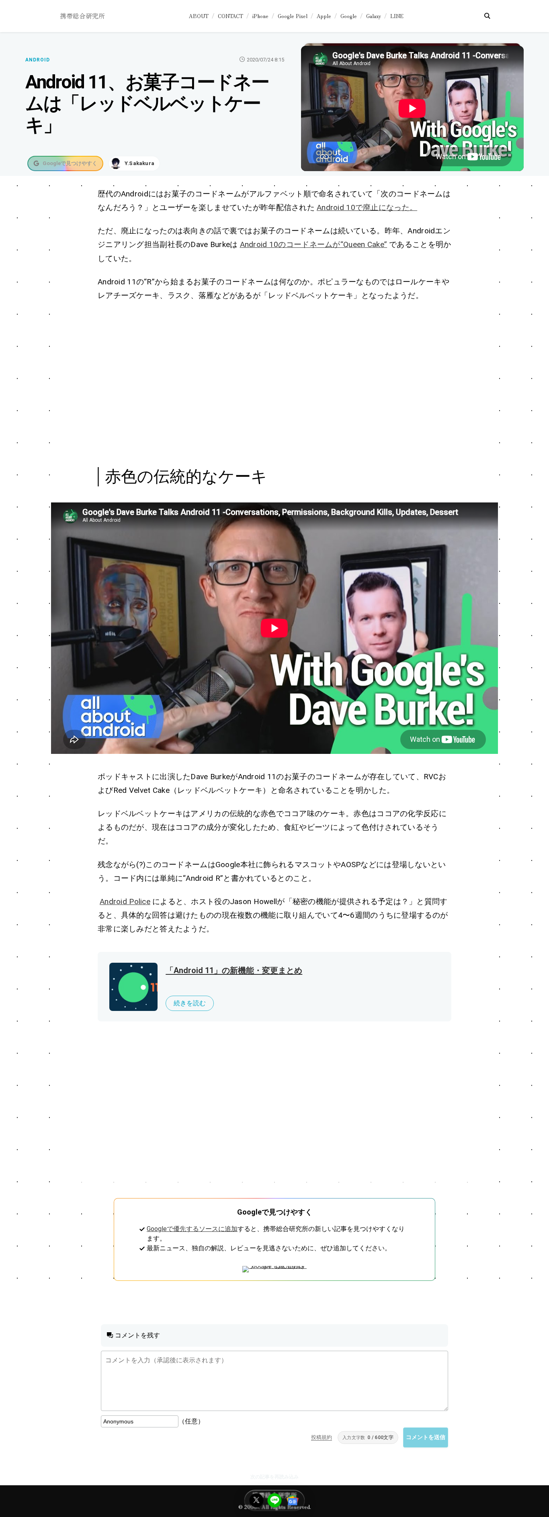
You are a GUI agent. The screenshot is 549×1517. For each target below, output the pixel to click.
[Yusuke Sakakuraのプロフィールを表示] (134, 163)
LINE (397, 16)
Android (37, 60)
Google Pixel (292, 16)
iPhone (260, 16)
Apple (324, 16)
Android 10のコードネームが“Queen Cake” (313, 244)
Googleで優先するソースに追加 (192, 1229)
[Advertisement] (274, 383)
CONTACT (230, 16)
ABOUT (199, 16)
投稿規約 (321, 1437)
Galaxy (373, 16)
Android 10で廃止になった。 (367, 207)
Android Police (125, 901)
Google (348, 16)
